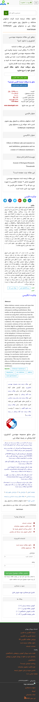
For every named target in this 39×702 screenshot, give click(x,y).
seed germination (11, 376)
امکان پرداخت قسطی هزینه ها (22, 529)
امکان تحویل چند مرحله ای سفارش (21, 532)
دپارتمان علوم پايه (11, 492)
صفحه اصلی (31, 492)
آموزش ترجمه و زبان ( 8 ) (27, 606)
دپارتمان (32, 553)
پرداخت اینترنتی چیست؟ (27, 664)
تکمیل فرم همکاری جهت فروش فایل (23, 592)
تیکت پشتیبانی (30, 695)
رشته (33, 562)
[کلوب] (24, 200)
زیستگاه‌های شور (24, 288)
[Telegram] (5, 200)
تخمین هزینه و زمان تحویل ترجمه (24, 670)
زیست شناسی (30, 496)
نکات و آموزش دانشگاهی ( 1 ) (25, 611)
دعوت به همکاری (30, 688)
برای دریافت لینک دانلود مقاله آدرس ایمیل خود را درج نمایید (19, 69)
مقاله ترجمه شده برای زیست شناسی (18, 398)
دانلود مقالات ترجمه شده (24, 545)
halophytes (9, 372)
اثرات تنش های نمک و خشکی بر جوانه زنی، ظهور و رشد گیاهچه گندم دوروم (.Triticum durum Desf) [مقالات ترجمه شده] (18, 477)
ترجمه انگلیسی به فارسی (28, 633)
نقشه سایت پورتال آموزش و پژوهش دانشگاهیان (20, 653)
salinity (30, 372)
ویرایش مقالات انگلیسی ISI (27, 639)
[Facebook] (10, 200)
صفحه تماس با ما (32, 674)
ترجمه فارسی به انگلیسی (28, 636)
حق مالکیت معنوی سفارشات (23, 526)
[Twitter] (15, 200)
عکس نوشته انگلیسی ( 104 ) (25, 614)
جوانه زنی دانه (19, 209)
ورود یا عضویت (25, 3)
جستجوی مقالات (26, 548)
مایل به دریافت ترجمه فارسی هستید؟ (21, 82)
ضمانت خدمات (27, 523)
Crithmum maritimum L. (23, 333)
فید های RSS (30, 698)
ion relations (20, 372)
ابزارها (33, 691)
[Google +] (20, 200)
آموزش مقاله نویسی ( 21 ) (26, 609)
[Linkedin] (29, 200)
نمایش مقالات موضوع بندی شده (17, 573)
